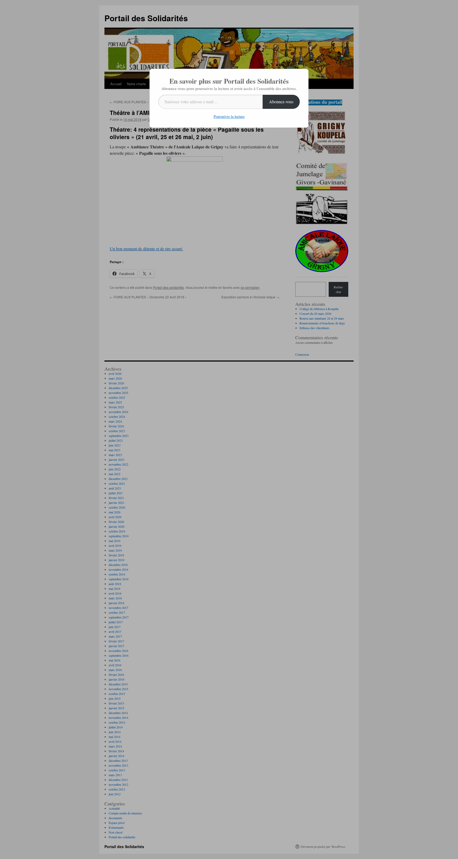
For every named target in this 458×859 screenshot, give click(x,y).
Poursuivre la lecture (229, 116)
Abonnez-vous (281, 101)
